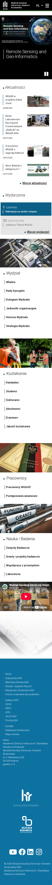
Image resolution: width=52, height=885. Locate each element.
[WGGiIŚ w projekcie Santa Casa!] (38, 104)
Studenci (11, 391)
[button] (47, 6)
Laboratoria (13, 574)
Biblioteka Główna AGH (17, 682)
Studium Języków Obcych (18, 686)
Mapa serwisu (12, 734)
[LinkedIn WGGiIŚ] (30, 852)
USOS (8, 704)
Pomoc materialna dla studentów (22, 694)
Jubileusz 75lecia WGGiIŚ (18, 224)
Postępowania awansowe (21, 496)
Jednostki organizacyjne (21, 308)
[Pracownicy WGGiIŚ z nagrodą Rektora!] (38, 154)
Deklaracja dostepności (17, 730)
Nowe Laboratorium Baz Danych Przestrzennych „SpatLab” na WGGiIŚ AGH (13, 125)
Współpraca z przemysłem (22, 565)
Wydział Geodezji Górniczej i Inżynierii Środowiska (20, 5)
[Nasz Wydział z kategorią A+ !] (38, 172)
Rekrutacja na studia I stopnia (21, 211)
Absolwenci (13, 408)
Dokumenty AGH (13, 678)
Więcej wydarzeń (38, 232)
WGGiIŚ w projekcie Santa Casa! (13, 100)
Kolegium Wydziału (18, 299)
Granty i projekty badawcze (23, 556)
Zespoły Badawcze (18, 547)
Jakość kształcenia (18, 426)
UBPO (8, 708)
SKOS (8, 674)
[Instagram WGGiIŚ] (39, 852)
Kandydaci (12, 382)
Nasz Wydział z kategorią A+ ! (13, 167)
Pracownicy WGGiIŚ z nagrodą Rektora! (14, 149)
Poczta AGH (11, 720)
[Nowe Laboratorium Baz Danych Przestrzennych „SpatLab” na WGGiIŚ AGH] (38, 129)
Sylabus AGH (11, 700)
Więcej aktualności (34, 183)
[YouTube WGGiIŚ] (13, 852)
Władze (10, 282)
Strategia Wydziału (18, 326)
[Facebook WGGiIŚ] (22, 852)
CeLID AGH (10, 716)
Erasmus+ (12, 417)
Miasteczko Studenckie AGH (19, 690)
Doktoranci (12, 400)
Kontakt (9, 726)
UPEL (8, 712)
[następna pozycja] (49, 33)
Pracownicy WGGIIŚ (18, 487)
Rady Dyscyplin (15, 290)
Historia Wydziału (17, 317)
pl (38, 5)
